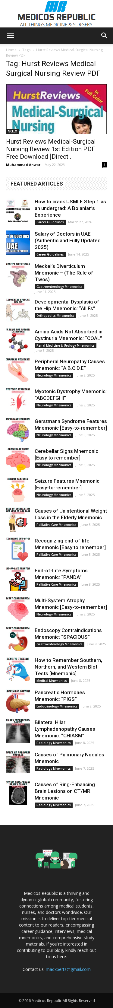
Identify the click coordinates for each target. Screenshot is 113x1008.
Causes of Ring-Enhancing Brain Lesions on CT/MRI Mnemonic (65, 791)
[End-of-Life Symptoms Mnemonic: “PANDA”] (18, 579)
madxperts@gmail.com (68, 969)
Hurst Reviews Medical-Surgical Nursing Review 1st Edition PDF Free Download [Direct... (51, 149)
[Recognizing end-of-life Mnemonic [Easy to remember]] (18, 549)
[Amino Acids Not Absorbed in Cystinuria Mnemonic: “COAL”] (18, 340)
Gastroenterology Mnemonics (59, 287)
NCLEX (12, 131)
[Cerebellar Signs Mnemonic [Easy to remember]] (18, 460)
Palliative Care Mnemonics (56, 525)
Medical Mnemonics (51, 681)
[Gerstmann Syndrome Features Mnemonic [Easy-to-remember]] (18, 430)
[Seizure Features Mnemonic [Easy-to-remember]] (18, 490)
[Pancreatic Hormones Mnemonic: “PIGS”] (18, 701)
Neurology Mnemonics (53, 375)
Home (11, 49)
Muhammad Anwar (23, 164)
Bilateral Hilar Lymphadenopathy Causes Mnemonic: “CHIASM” (65, 729)
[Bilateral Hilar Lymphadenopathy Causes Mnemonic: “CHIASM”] (18, 731)
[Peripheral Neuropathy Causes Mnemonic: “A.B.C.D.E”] (18, 370)
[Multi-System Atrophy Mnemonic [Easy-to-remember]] (18, 609)
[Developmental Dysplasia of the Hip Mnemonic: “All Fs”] (18, 310)
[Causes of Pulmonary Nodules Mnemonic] (18, 763)
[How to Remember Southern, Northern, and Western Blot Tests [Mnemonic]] (18, 669)
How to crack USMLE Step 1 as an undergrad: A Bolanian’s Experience (70, 208)
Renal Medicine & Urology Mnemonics (65, 345)
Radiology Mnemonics (53, 743)
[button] (104, 35)
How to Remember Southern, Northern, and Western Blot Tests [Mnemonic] (68, 666)
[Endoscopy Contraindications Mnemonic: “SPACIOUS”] (18, 639)
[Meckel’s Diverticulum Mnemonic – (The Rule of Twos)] (18, 275)
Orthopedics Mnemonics (55, 315)
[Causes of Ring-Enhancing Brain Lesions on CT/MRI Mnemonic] (18, 793)
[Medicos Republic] (57, 13)
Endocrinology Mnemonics (56, 706)
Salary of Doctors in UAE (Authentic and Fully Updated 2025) (68, 240)
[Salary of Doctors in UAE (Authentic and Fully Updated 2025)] (18, 243)
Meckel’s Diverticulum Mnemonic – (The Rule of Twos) (64, 272)
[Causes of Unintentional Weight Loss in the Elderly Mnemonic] (18, 519)
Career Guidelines (50, 222)
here (61, 956)
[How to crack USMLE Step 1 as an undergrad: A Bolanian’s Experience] (18, 210)
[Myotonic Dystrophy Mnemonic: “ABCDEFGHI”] (18, 400)
